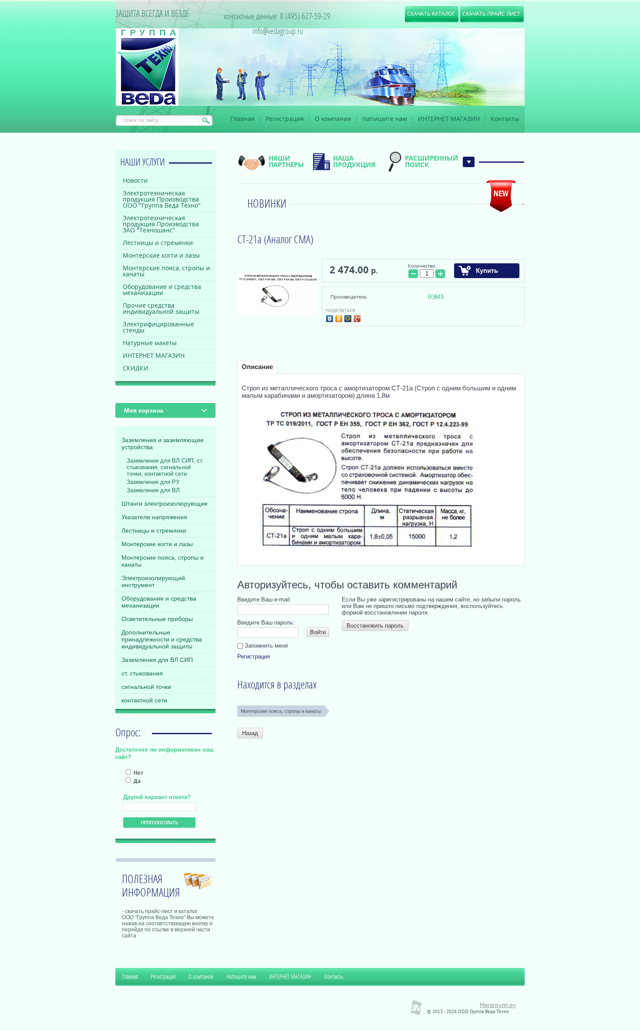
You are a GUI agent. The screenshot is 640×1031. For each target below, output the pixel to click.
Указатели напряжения (154, 517)
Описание (257, 366)
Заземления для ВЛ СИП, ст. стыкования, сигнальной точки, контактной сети (165, 467)
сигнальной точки (146, 686)
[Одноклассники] (339, 317)
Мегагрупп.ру (498, 1005)
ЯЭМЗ (436, 297)
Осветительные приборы (157, 618)
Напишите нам (384, 119)
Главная (242, 119)
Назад (250, 733)
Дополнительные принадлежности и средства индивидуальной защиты (161, 639)
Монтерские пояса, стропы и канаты (162, 561)
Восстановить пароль (375, 625)
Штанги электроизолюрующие (164, 503)
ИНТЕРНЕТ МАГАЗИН (449, 119)
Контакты (505, 119)
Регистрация (285, 119)
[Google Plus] (358, 317)
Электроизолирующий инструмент (153, 581)
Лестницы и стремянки (153, 530)
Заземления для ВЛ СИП (157, 659)
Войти (318, 632)
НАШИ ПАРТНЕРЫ (286, 161)
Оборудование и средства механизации (158, 602)
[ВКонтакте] (330, 317)
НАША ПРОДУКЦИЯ (354, 161)
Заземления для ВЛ (153, 490)
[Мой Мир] (349, 317)
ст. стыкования (142, 673)
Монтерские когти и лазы (157, 544)
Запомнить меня (265, 645)
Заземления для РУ (153, 482)
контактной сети (144, 700)
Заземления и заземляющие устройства (162, 443)
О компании (333, 119)
